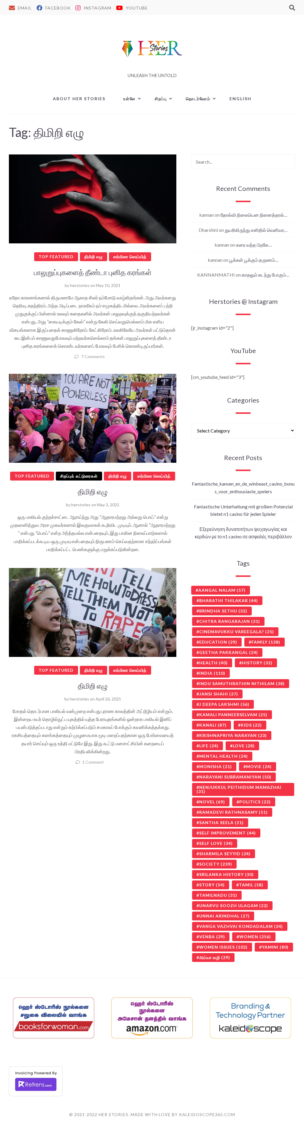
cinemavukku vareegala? (236, 631)
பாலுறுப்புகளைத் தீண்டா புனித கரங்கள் (93, 272)
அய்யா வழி (214, 957)
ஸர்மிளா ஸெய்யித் (130, 256)
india (212, 673)
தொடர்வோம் (198, 98)
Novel (212, 801)
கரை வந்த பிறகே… (254, 245)
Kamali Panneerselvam (233, 714)
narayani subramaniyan (235, 776)
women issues (223, 947)
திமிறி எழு (93, 256)
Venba (212, 936)
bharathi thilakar (228, 600)
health (213, 662)
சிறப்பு (161, 98)
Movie (259, 766)
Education (218, 641)
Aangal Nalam (222, 590)
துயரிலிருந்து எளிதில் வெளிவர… (256, 230)
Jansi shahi (218, 693)
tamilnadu (218, 895)
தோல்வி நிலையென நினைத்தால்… (254, 215)
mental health (223, 756)
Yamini (275, 947)
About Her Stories (79, 98)
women (255, 936)
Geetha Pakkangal (228, 652)
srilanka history (226, 874)
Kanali (213, 724)
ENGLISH (240, 98)
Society (215, 863)
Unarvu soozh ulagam (233, 905)
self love (216, 843)
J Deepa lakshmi (224, 704)
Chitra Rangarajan (229, 621)
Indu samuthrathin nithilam (242, 683)
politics (255, 801)
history (257, 662)
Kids (251, 724)
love (244, 745)
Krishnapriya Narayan (233, 735)
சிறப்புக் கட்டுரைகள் (79, 475)
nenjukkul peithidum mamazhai (239, 789)
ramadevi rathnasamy (233, 812)
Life (208, 745)
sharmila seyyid (225, 853)
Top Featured (56, 256)
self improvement (227, 832)
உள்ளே (129, 98)
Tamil (251, 884)
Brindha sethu (223, 610)
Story (212, 884)
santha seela (221, 822)
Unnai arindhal (224, 915)
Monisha (215, 766)
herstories (79, 285)
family (265, 641)
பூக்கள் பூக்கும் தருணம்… (253, 260)
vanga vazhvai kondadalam (241, 926)
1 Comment (93, 762)
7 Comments (93, 356)
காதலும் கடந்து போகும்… (265, 274)
